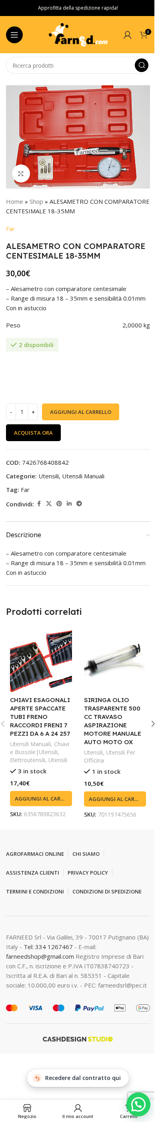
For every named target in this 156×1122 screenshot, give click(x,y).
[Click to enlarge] (21, 174)
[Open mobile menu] (14, 35)
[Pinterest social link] (59, 503)
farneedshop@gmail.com (40, 956)
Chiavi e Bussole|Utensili (39, 748)
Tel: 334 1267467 (49, 947)
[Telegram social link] (79, 503)
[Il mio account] (128, 35)
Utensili (48, 476)
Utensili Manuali (83, 476)
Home (14, 201)
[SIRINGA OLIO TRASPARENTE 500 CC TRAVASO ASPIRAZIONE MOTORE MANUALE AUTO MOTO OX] (115, 661)
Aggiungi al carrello (80, 411)
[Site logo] (78, 34)
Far (10, 229)
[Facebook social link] (39, 503)
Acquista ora (33, 432)
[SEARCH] (141, 65)
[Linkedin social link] (69, 503)
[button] (41, 798)
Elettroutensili (27, 760)
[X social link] (49, 503)
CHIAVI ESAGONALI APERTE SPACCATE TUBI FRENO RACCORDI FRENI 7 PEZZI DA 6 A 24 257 (40, 716)
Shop (36, 201)
